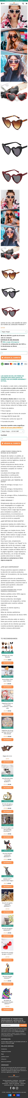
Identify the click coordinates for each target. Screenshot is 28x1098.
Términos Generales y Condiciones (10, 1080)
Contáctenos (4, 1049)
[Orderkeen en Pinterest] (13, 1088)
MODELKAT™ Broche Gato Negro (7, 879)
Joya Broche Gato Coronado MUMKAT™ (7, 780)
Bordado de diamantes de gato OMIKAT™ (7, 1002)
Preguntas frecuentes (6, 1051)
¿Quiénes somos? (5, 1056)
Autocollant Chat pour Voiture (7, 680)
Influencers (3, 1059)
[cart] (26, 3)
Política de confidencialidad (11, 1081)
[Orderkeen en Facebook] (10, 1088)
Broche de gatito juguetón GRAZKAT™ (7, 904)
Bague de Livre (7, 756)
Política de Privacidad (19, 1031)
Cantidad (4, 349)
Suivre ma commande (6, 1061)
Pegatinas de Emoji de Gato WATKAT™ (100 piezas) (7, 732)
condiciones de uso (8, 1085)
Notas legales (22, 1080)
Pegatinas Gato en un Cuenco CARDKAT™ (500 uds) (7, 706)
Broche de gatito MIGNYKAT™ (7, 929)
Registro (23, 1025)
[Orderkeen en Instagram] (17, 1088)
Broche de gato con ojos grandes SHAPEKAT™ (7, 829)
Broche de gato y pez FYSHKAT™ (7, 804)
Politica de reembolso (14, 1083)
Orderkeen (8, 1092)
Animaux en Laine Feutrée (7, 656)
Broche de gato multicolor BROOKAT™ (7, 855)
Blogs (2, 1054)
